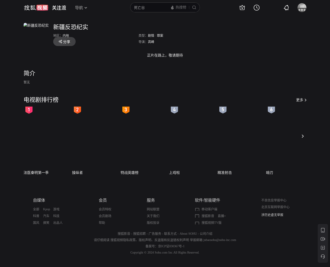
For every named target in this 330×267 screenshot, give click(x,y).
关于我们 (153, 216)
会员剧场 (105, 216)
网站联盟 (153, 209)
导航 (79, 8)
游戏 (56, 209)
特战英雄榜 (130, 173)
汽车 (46, 216)
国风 (36, 222)
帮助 (102, 222)
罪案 (160, 35)
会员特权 (105, 209)
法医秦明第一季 (36, 173)
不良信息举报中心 (273, 200)
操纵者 (77, 173)
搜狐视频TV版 (212, 222)
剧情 (151, 35)
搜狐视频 (36, 8)
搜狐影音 (208, 216)
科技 (56, 216)
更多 (299, 100)
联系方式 (170, 233)
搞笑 (46, 222)
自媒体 (39, 200)
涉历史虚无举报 (272, 215)
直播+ (222, 216)
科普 (36, 216)
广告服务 (155, 233)
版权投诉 (153, 222)
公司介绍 (206, 233)
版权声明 (145, 240)
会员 (103, 200)
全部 (36, 209)
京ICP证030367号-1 (171, 246)
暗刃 (269, 173)
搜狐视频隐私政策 (123, 240)
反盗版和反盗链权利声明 (171, 240)
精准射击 (225, 173)
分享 (66, 42)
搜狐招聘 (139, 233)
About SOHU (188, 233)
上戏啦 (174, 173)
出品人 (58, 222)
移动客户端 (209, 209)
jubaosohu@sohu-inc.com (219, 240)
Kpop (46, 209)
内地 (66, 35)
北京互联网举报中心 (275, 207)
